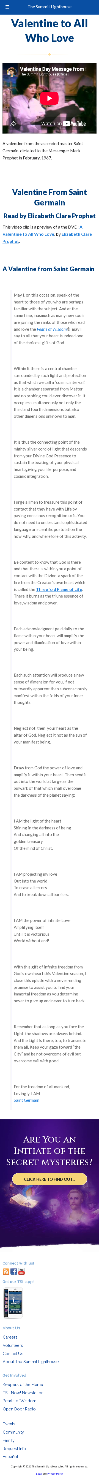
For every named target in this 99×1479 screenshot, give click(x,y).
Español (10, 1456)
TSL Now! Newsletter (23, 1392)
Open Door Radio (19, 1409)
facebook (13, 1271)
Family (9, 1440)
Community (13, 1432)
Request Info (14, 1448)
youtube (21, 1271)
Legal (39, 1473)
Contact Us (13, 1353)
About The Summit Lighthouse (31, 1361)
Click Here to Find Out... (49, 1179)
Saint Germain (26, 1100)
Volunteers (13, 1345)
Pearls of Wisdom (19, 1400)
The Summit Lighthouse (50, 6)
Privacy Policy (55, 1473)
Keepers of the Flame (23, 1384)
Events (9, 1423)
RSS (6, 1271)
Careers (10, 1337)
